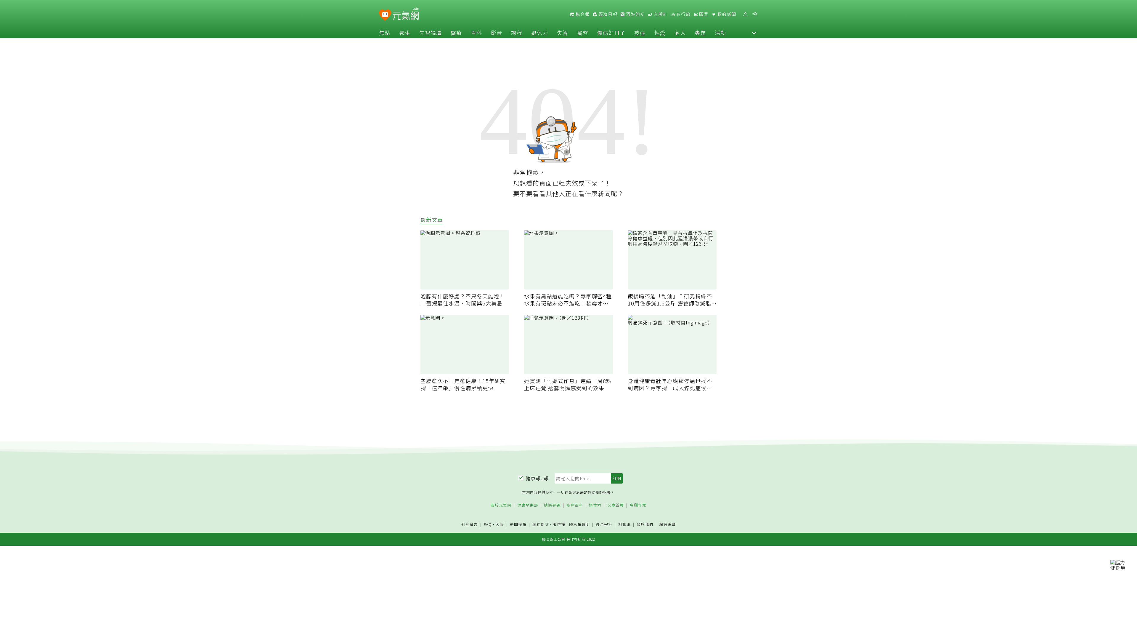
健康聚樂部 (527, 505)
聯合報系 (604, 524)
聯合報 (582, 14)
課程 (516, 32)
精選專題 (552, 505)
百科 (476, 32)
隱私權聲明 (579, 524)
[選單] (754, 14)
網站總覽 (667, 524)
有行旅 (682, 14)
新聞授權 (518, 524)
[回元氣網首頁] (406, 14)
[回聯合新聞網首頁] (385, 15)
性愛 (660, 32)
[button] (754, 32)
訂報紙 (624, 524)
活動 (720, 32)
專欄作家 (638, 505)
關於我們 (645, 524)
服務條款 (540, 524)
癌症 (639, 32)
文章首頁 (615, 505)
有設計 (660, 14)
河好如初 (635, 14)
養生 (404, 32)
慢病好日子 (611, 32)
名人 (680, 32)
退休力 (539, 32)
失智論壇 (430, 32)
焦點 (384, 32)
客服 (500, 524)
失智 (562, 32)
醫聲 (582, 32)
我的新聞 (726, 14)
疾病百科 (574, 505)
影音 (496, 32)
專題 (700, 32)
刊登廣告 (469, 524)
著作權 (559, 524)
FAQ (488, 524)
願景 (703, 14)
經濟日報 (607, 14)
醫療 (456, 32)
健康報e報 (537, 478)
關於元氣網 (501, 505)
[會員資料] (745, 14)
